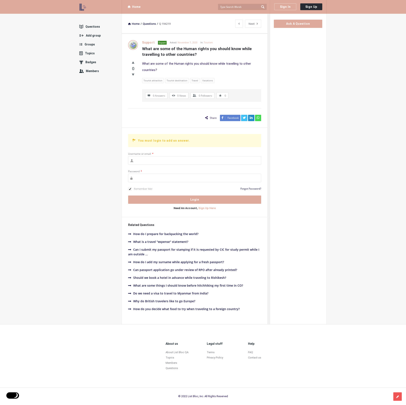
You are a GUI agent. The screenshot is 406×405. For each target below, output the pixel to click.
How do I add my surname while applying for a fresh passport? (178, 262)
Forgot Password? (250, 188)
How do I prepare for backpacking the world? (165, 234)
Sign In (285, 6)
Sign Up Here (207, 208)
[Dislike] (133, 74)
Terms (211, 352)
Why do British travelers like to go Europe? (164, 301)
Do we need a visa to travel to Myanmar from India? (170, 293)
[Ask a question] (397, 396)
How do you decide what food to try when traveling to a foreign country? (186, 309)
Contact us (254, 357)
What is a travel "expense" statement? (160, 242)
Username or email (141, 154)
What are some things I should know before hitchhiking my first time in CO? (188, 285)
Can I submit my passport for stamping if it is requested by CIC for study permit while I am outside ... (193, 252)
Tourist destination (177, 80)
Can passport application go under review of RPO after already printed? (185, 270)
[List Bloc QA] (100, 7)
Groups (90, 44)
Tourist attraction (153, 80)
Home (136, 6)
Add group (93, 35)
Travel (195, 80)
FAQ (250, 352)
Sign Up (311, 6)
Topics (90, 53)
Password (135, 171)
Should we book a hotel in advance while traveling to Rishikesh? (179, 278)
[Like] (133, 62)
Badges (90, 62)
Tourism (208, 42)
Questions (92, 26)
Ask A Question (298, 23)
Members (92, 71)
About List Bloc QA (177, 352)
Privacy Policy (215, 357)
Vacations (207, 80)
